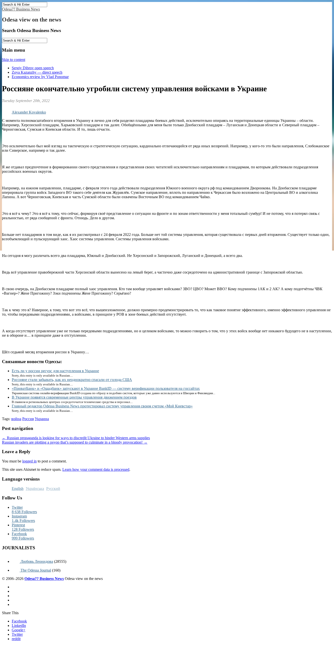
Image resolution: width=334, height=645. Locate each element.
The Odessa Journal (35, 570)
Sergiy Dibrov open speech (33, 68)
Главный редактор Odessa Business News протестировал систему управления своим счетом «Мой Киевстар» (102, 406)
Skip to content (13, 60)
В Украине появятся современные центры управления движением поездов (74, 397)
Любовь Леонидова (36, 561)
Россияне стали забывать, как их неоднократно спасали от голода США (72, 380)
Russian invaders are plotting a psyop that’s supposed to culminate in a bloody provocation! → (74, 442)
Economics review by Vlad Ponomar (40, 77)
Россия (28, 419)
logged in (29, 461)
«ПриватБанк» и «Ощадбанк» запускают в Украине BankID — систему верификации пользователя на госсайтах (106, 388)
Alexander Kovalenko (29, 112)
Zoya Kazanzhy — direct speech (37, 72)
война (16, 419)
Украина (42, 419)
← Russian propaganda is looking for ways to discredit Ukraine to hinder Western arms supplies (76, 438)
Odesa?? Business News (21, 9)
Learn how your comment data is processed (95, 469)
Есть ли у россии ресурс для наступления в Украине (55, 371)
